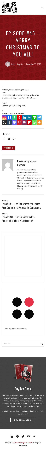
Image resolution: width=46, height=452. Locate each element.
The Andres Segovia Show (22, 443)
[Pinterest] (19, 122)
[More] (39, 122)
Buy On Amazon (22, 420)
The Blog (8, 148)
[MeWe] (29, 117)
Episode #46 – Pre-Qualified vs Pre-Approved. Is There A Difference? (18, 219)
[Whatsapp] (34, 122)
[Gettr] (19, 117)
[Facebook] (9, 117)
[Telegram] (39, 117)
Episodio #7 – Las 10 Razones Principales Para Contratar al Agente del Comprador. (21, 205)
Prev (6, 200)
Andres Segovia (17, 64)
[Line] (34, 117)
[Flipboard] (29, 122)
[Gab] (14, 117)
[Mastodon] (14, 122)
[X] (4, 122)
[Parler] (24, 122)
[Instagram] (4, 117)
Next (4, 214)
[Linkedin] (24, 117)
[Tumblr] (9, 122)
